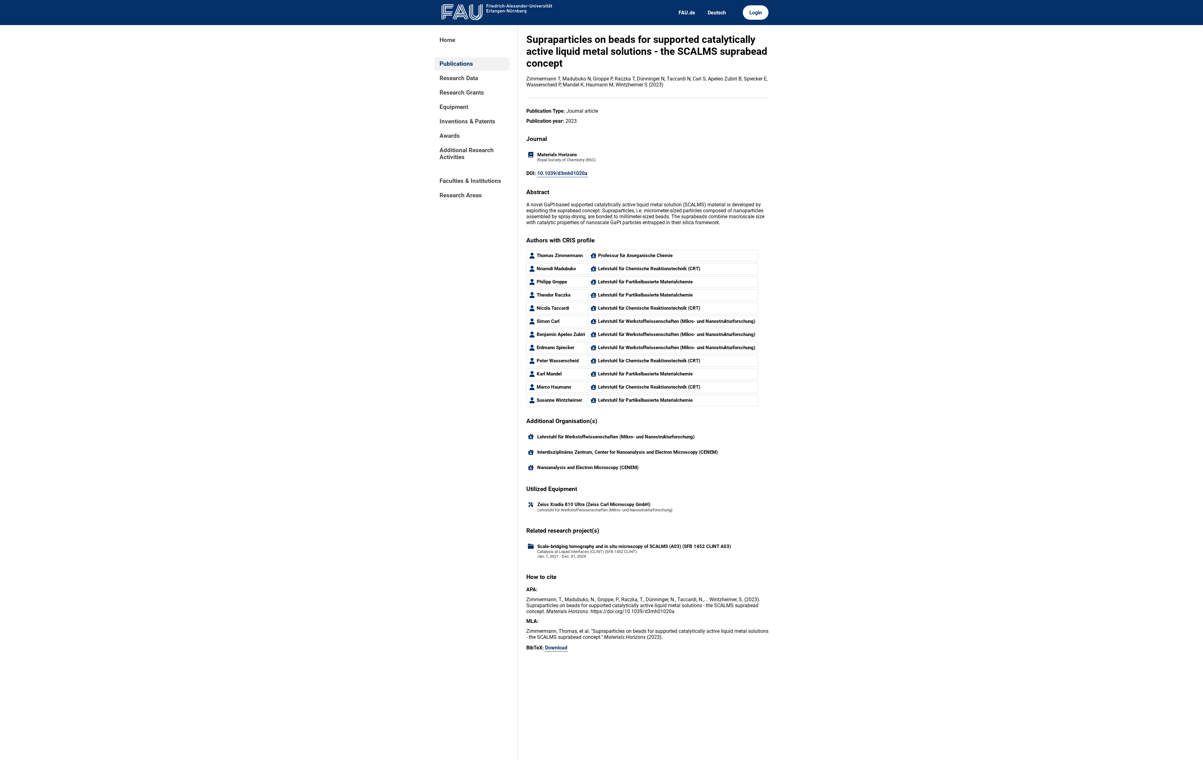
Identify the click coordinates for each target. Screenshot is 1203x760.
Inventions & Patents (467, 121)
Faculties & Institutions (470, 181)
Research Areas (461, 195)
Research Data (459, 78)
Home (447, 40)
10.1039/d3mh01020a (562, 173)
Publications (456, 63)
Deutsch (717, 13)
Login (755, 13)
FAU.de (687, 13)
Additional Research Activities (467, 154)
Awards (450, 135)
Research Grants (462, 92)
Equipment (454, 107)
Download (556, 648)
